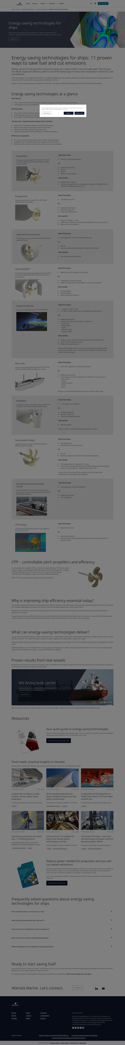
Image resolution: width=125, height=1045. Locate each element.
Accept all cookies (79, 113)
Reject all (68, 113)
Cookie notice (65, 109)
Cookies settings (46, 113)
